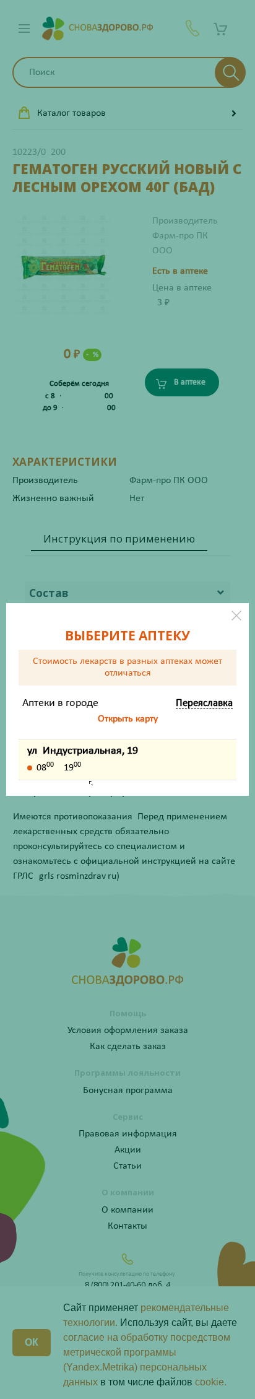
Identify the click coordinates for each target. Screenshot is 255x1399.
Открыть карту (128, 719)
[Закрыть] (236, 615)
